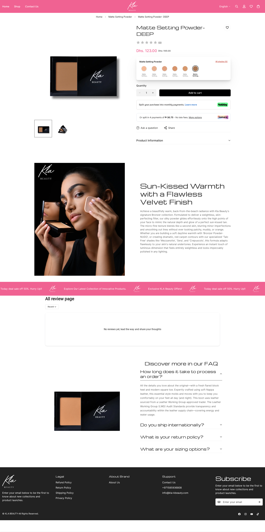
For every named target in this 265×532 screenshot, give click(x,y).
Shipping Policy (65, 492)
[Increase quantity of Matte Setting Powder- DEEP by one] (153, 92)
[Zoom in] (122, 29)
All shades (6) (221, 61)
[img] (146, 43)
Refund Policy (64, 482)
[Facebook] (239, 514)
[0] (258, 6)
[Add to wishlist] (227, 27)
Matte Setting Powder (120, 16)
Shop (17, 6)
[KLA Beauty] (132, 6)
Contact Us (31, 6)
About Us (114, 482)
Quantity (141, 85)
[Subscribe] (259, 502)
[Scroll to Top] (259, 515)
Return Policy (63, 487)
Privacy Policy (64, 498)
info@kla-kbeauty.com (175, 492)
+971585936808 (172, 487)
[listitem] (143, 71)
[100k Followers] (245, 514)
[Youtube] (251, 514)
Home (99, 16)
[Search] (237, 6)
